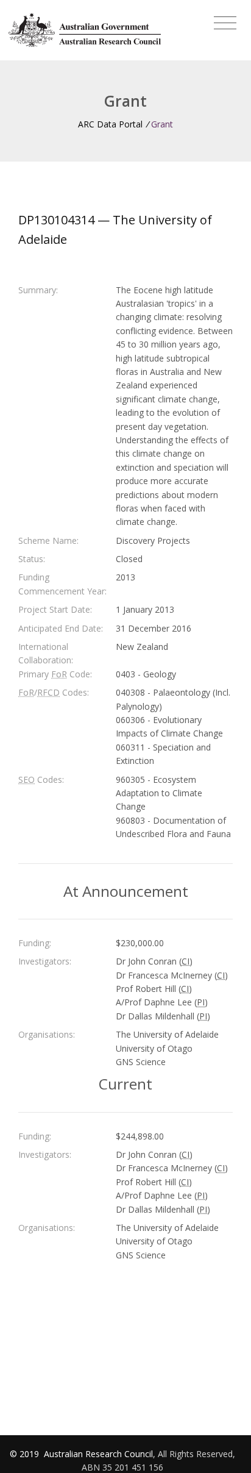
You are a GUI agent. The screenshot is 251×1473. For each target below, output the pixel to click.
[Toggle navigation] (225, 23)
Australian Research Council (98, 1454)
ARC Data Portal (110, 124)
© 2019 (25, 1454)
